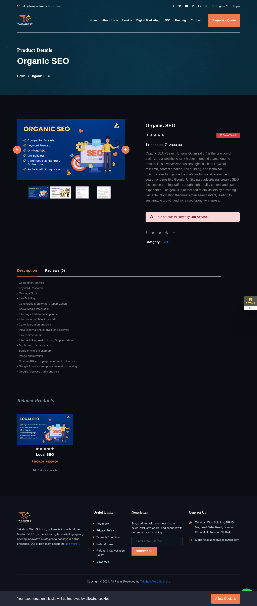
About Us (108, 20)
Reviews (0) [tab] (55, 270)
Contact (196, 20)
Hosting (180, 20)
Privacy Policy (105, 530)
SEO (167, 20)
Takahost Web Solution (154, 581)
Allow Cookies (225, 598)
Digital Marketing (148, 20)
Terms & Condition (108, 537)
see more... (72, 543)
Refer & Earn (104, 544)
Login (236, 6)
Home (93, 20)
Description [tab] (27, 270)
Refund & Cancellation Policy (110, 552)
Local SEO (45, 454)
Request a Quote (224, 20)
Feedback (102, 523)
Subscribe (144, 551)
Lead (125, 20)
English (220, 6)
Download (102, 561)
